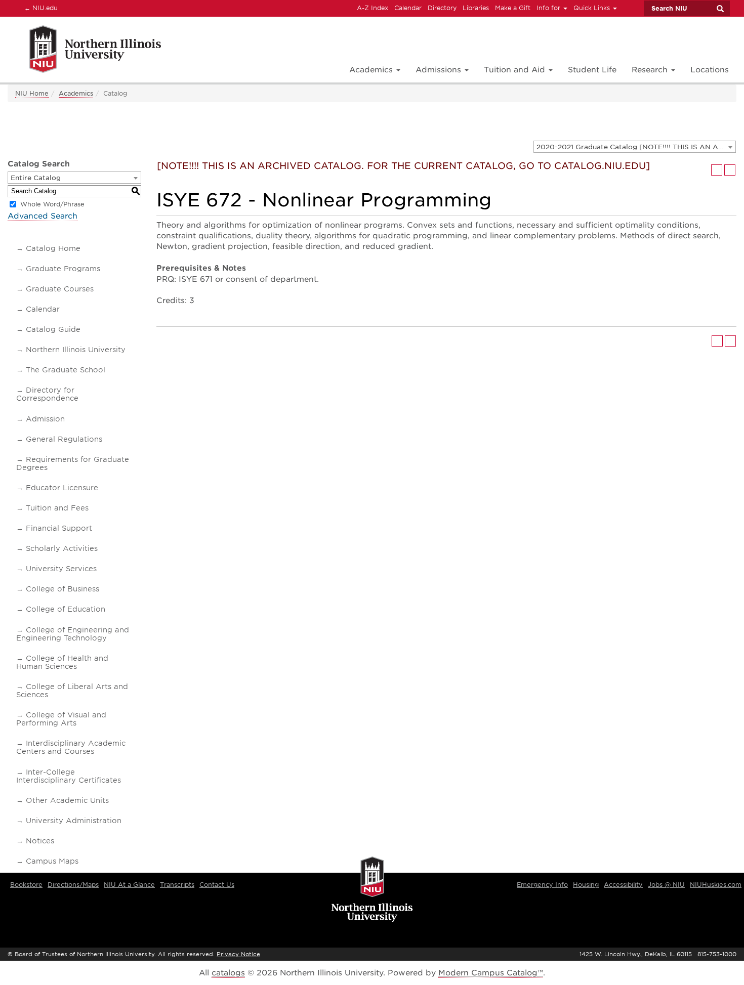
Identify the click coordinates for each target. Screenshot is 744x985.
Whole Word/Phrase (52, 204)
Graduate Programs (63, 269)
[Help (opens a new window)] (729, 170)
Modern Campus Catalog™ (490, 972)
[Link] (84, 50)
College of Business (62, 589)
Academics (76, 93)
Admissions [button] (440, 69)
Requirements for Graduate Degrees (72, 463)
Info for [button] (549, 8)
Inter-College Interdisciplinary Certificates (68, 776)
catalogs (228, 972)
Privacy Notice (238, 954)
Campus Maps (52, 861)
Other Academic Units (67, 800)
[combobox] (634, 147)
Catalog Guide (53, 329)
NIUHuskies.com (715, 884)
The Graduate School (65, 370)
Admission (45, 419)
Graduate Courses (60, 289)
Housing (586, 884)
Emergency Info (542, 884)
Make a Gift (512, 8)
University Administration (73, 821)
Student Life (592, 69)
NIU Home (32, 93)
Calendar (408, 8)
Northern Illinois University (76, 350)
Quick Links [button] (592, 8)
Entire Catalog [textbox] (36, 178)
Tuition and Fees (57, 508)
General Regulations (64, 439)
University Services (61, 569)
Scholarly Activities (62, 548)
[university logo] (372, 889)
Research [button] (651, 69)
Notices (40, 841)
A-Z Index (372, 8)
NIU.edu (39, 8)
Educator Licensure (62, 488)
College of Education (65, 609)
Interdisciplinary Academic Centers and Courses (71, 747)
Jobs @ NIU (666, 884)
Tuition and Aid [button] (516, 69)
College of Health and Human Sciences (62, 662)
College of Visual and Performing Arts (61, 719)
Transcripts (177, 884)
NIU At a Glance (129, 884)
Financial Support (59, 528)
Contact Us (216, 884)
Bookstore (26, 884)
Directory (442, 8)
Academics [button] (372, 69)
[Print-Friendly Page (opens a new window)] (716, 170)
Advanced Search (42, 216)
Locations (709, 69)
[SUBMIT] (720, 8)
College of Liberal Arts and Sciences (72, 690)
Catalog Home (53, 248)
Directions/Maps (73, 884)
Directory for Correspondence (47, 394)
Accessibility (623, 884)
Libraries (476, 8)
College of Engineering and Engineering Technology (72, 634)
